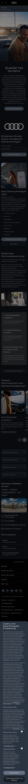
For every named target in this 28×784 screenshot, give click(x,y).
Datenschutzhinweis (7, 703)
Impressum (17, 703)
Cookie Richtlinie (15, 702)
